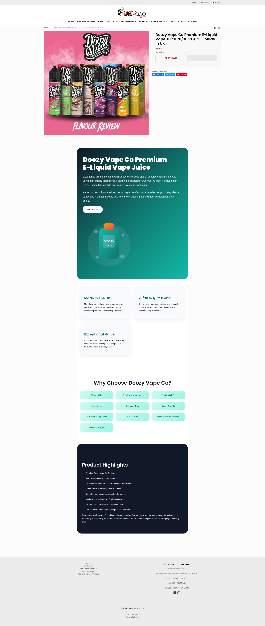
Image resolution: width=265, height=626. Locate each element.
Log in (193, 3)
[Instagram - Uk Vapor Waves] (219, 27)
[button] (202, 58)
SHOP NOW (93, 209)
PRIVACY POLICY (137, 608)
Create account (203, 3)
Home (46, 27)
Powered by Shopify (132, 617)
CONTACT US (126, 608)
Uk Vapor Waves (135, 614)
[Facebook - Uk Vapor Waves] (215, 27)
